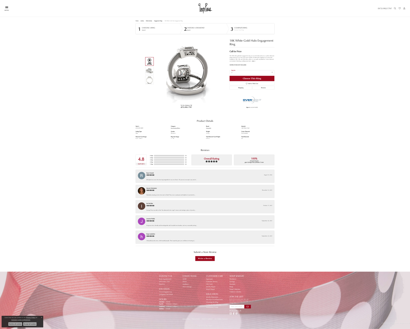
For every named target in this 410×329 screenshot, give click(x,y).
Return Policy (186, 319)
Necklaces (233, 279)
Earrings (232, 281)
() (186, 156)
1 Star (151, 164)
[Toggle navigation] (6, 8)
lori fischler (149, 203)
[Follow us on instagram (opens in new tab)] (231, 313)
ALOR (185, 279)
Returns (263, 87)
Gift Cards (209, 284)
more (253, 61)
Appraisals (209, 279)
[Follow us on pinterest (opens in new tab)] (236, 313)
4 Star (151, 158)
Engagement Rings (158, 21)
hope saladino (150, 234)
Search (144, 30)
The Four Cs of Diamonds (214, 299)
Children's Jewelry (235, 292)
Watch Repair (210, 289)
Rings (231, 287)
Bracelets (232, 284)
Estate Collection (235, 289)
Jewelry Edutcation (212, 297)
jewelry (142, 21)
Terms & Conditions (207, 319)
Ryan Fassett (150, 173)
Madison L (186, 284)
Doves (185, 281)
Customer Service (211, 281)
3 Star (151, 160)
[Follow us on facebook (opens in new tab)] (233, 313)
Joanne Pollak (150, 219)
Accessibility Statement (221, 319)
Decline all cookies (15, 324)
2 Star (151, 162)
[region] (186, 71)
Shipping (240, 87)
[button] (395, 8)
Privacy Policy (196, 319)
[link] (385, 8)
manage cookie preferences (20, 320)
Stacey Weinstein (151, 188)
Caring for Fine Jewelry (213, 305)
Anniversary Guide (212, 307)
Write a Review (205, 258)
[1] (247, 306)
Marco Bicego (187, 287)
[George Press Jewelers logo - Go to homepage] (205, 8)
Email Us (162, 284)
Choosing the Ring (212, 302)
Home (137, 21)
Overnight (208, 128)
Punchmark (208, 326)
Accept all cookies (30, 324)
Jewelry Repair (210, 287)
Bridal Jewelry (149, 21)
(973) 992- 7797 (164, 281)
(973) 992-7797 (186, 107)
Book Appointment (165, 279)
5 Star (151, 156)
